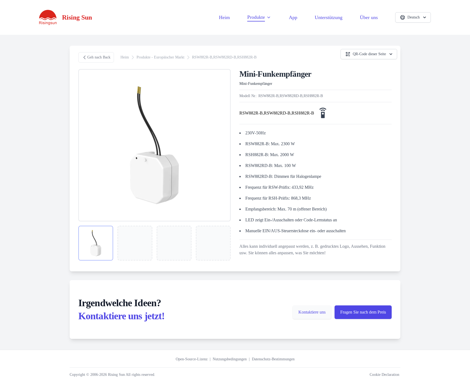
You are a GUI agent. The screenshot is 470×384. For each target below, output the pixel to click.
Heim (224, 17)
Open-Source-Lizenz (192, 359)
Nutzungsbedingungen (230, 359)
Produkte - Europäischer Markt (160, 57)
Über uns (369, 17)
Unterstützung (328, 17)
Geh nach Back (98, 57)
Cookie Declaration (384, 375)
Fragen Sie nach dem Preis (363, 312)
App (293, 17)
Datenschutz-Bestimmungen (273, 359)
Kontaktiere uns (312, 312)
